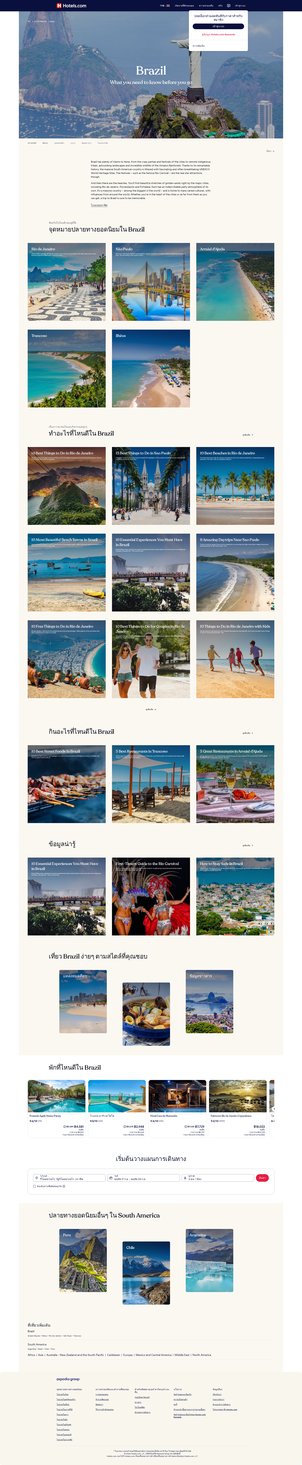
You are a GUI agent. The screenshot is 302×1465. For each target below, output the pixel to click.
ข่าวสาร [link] (138, 1402)
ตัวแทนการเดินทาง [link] (142, 1412)
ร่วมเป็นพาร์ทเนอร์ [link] (142, 1397)
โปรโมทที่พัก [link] (140, 1407)
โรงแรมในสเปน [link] (63, 1429)
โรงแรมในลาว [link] (62, 1414)
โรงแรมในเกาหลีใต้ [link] (65, 1409)
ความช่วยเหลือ (206, 5)
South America (40, 21)
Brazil (45, 143)
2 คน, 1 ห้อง (195, 1179)
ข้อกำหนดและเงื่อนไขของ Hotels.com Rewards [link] (190, 1415)
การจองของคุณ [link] (102, 1394)
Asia (40, 1355)
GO (29, 21)
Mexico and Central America (153, 1355)
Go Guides (32, 143)
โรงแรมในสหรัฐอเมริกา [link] (66, 1399)
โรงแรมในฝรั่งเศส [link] (64, 1424)
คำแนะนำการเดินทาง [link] (221, 1404)
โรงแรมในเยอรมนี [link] (64, 1434)
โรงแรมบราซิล (99, 205)
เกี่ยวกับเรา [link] (217, 1394)
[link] (218, 46)
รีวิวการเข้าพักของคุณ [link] (105, 1409)
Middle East (182, 1355)
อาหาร (73, 143)
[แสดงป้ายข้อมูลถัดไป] (274, 1108)
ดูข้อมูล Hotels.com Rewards (218, 34)
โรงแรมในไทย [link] (62, 1394)
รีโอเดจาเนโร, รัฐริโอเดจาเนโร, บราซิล (61, 1179)
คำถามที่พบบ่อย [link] (102, 1399)
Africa (31, 1355)
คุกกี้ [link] (175, 1404)
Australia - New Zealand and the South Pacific (75, 1355)
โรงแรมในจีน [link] (62, 1419)
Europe (128, 1355)
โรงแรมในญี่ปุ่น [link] (63, 1404)
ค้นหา (262, 1177)
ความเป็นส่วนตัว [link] (180, 1399)
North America (202, 1355)
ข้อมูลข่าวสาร (86, 143)
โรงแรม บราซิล (103, 143)
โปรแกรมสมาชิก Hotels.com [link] (225, 1409)
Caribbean (113, 1355)
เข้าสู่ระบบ (240, 5)
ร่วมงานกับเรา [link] (218, 1399)
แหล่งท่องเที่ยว (59, 143)
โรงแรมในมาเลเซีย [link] (64, 1439)
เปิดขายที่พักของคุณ (184, 5)
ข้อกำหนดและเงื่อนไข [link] (182, 1394)
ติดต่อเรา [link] (99, 1404)
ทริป (220, 5)
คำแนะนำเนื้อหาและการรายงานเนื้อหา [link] (189, 1409)
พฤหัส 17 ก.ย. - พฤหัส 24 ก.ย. (130, 1179)
